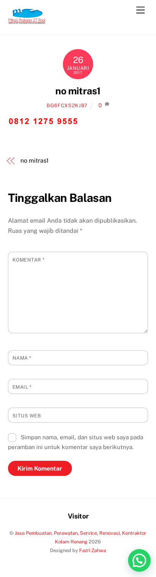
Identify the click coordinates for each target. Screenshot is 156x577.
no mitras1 (77, 91)
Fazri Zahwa (92, 550)
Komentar (28, 260)
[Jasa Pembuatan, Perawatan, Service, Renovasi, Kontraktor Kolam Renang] (27, 21)
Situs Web (26, 416)
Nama (21, 358)
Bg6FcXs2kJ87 (67, 105)
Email (22, 387)
